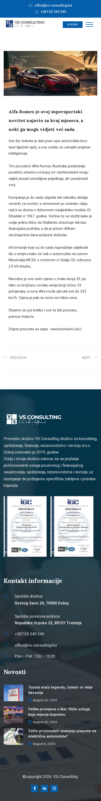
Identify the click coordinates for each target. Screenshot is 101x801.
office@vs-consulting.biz (53, 5)
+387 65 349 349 (53, 12)
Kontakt (72, 24)
